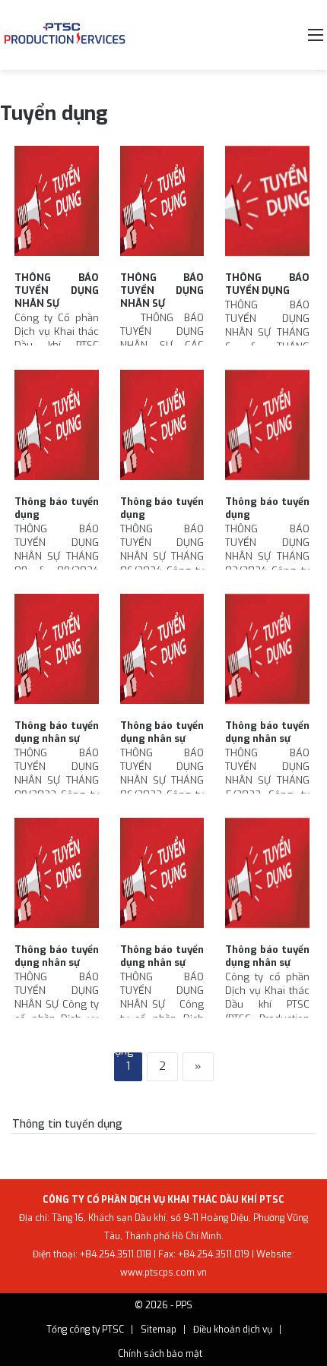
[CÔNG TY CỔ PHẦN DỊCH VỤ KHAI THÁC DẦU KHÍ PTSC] (64, 34)
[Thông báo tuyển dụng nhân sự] (56, 652)
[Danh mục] (315, 41)
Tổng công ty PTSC (85, 1329)
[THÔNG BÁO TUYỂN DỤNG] (267, 204)
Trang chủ (36, 1051)
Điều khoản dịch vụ (232, 1329)
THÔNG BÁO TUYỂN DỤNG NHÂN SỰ (56, 290)
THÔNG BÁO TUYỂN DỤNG (267, 284)
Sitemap (158, 1329)
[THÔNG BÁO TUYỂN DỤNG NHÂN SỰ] (56, 204)
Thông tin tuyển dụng (67, 1124)
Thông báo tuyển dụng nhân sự (56, 732)
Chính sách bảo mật (160, 1354)
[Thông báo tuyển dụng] (56, 428)
